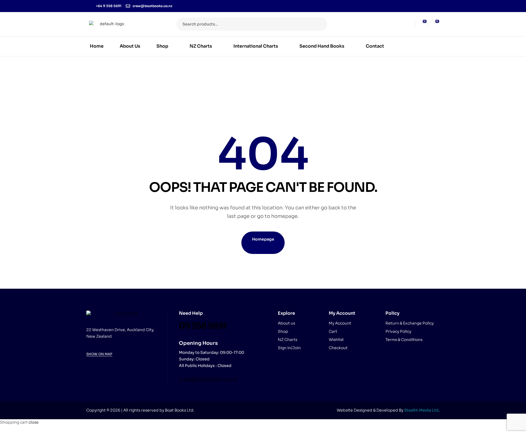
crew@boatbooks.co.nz (208, 379)
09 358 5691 (203, 326)
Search (319, 24)
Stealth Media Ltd (421, 410)
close (33, 422)
